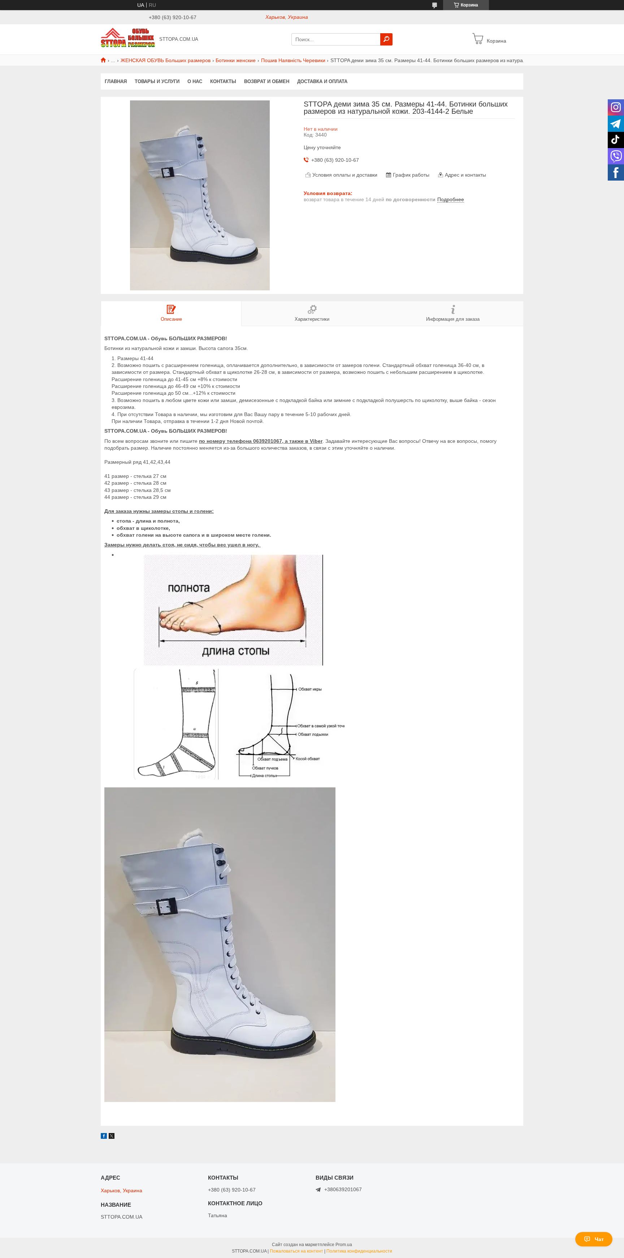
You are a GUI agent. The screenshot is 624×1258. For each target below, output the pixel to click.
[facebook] (104, 1137)
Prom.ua (343, 1244)
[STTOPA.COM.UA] (128, 39)
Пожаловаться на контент (296, 1251)
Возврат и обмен (266, 81)
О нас (194, 81)
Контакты (223, 81)
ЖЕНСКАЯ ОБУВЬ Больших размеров (166, 60)
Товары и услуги (157, 81)
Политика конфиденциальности (359, 1251)
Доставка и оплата (322, 81)
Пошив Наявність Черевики (293, 60)
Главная (116, 81)
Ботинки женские (236, 60)
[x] (111, 1137)
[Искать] (386, 39)
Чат (599, 1239)
